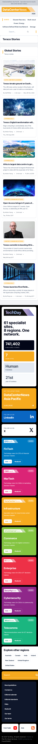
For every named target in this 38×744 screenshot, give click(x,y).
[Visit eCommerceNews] (15, 531)
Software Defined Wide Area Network (15, 27)
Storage (32, 27)
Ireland (33, 655)
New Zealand (9, 660)
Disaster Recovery (19, 20)
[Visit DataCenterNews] (15, 501)
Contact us (8, 690)
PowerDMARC (6, 741)
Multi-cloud (32, 20)
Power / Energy (19, 23)
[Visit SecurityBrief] (15, 590)
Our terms (8, 718)
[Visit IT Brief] (15, 560)
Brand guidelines (10, 685)
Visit (6, 461)
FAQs (6, 704)
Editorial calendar (11, 695)
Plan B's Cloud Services (9, 739)
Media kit (18, 461)
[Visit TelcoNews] (15, 620)
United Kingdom (23, 660)
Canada (17, 655)
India (25, 655)
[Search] (28, 31)
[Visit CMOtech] (15, 471)
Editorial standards (11, 699)
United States (9, 665)
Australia (8, 655)
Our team (8, 714)
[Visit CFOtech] (15, 441)
